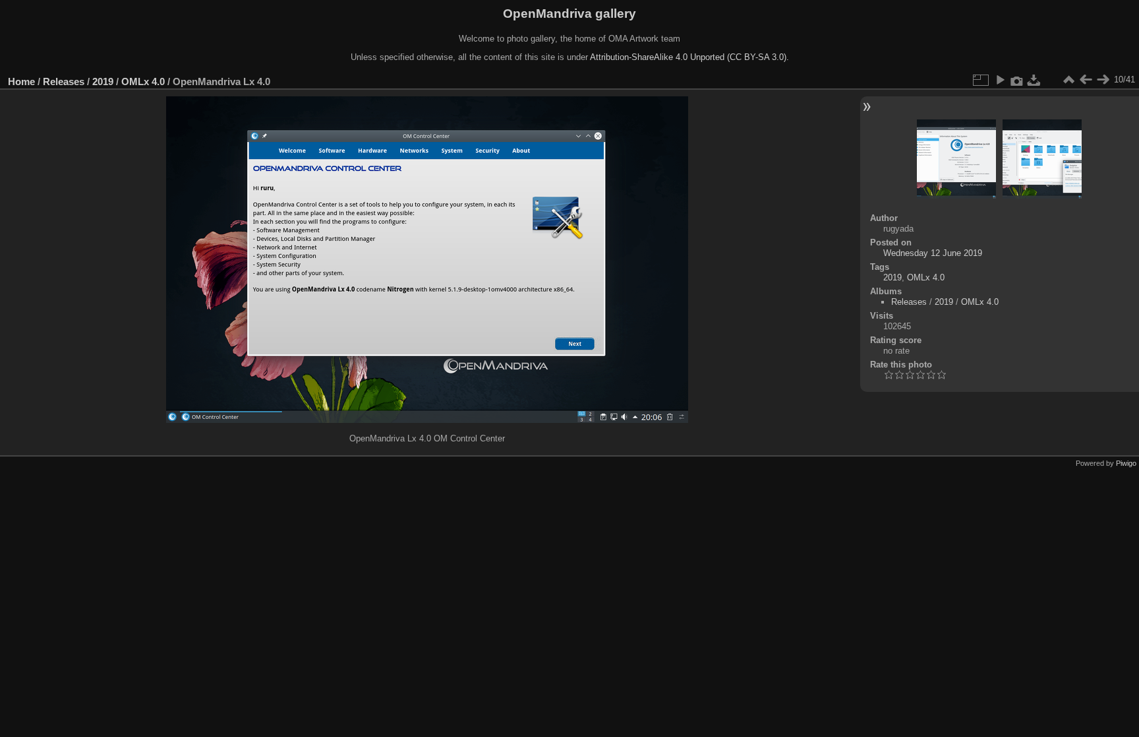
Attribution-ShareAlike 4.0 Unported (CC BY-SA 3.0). (689, 57)
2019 (102, 81)
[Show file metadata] (1017, 79)
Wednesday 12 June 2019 (932, 253)
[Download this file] (1034, 79)
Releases (63, 81)
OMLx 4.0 (143, 81)
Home (21, 81)
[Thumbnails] (1068, 79)
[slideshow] (999, 79)
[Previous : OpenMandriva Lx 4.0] (1085, 79)
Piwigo (1126, 463)
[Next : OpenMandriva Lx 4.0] (1102, 79)
